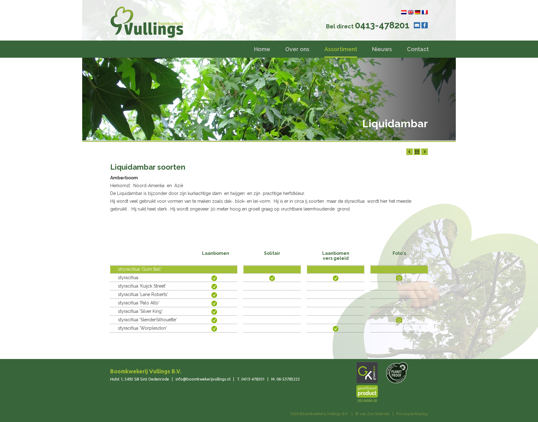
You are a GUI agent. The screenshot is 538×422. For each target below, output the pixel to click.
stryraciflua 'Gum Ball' (140, 269)
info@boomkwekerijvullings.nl (203, 379)
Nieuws (382, 49)
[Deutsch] (418, 12)
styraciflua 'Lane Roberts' (143, 294)
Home (262, 49)
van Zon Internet (375, 413)
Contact (418, 49)
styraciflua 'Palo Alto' (138, 302)
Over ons (297, 49)
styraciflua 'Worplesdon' (142, 328)
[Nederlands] (404, 12)
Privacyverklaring (412, 413)
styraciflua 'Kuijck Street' (142, 286)
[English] (411, 12)
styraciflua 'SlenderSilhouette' (147, 319)
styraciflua (128, 277)
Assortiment (340, 49)
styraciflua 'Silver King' (140, 311)
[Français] (425, 12)
